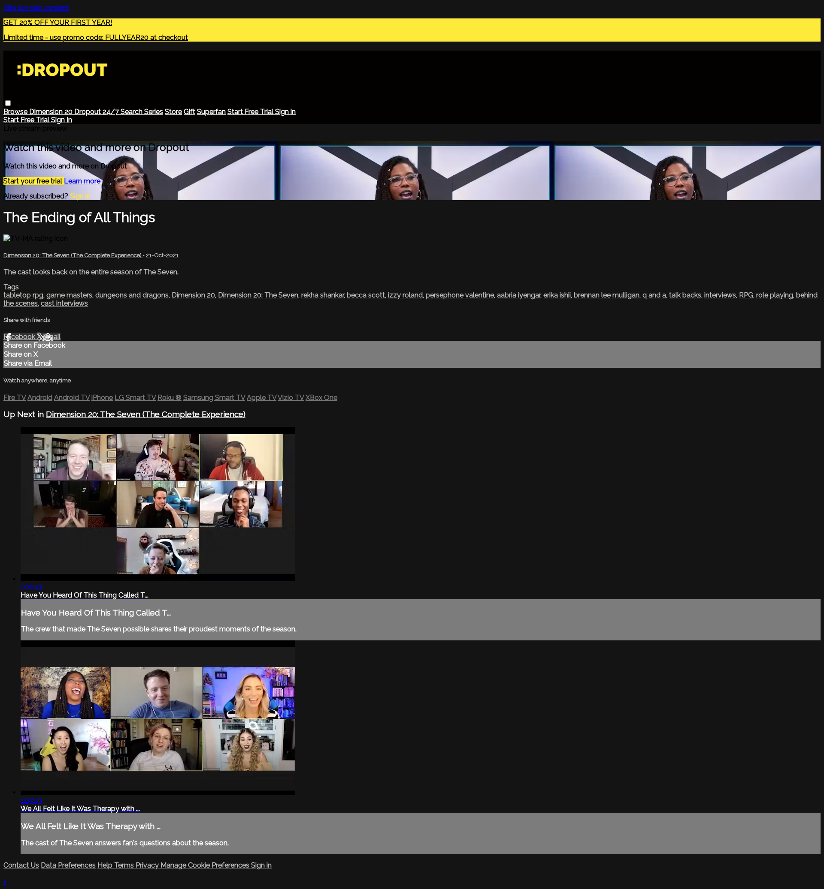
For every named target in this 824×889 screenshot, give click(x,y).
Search (132, 112)
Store (173, 112)
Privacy (148, 865)
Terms (125, 865)
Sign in (285, 112)
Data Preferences (68, 865)
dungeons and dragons (132, 295)
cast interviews (64, 303)
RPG (746, 295)
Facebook (20, 337)
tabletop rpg (23, 295)
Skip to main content (36, 7)
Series (153, 112)
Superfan (211, 112)
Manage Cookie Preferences (206, 865)
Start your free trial (33, 181)
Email (52, 337)
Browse (16, 112)
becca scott (366, 295)
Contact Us (21, 865)
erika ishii (557, 295)
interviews (720, 295)
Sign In (61, 120)
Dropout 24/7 (97, 112)
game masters (69, 295)
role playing (774, 295)
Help (105, 865)
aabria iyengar (518, 295)
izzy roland (405, 295)
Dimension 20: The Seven (258, 295)
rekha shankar (322, 295)
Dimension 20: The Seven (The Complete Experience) (73, 255)
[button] (8, 103)
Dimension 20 (51, 112)
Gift (189, 112)
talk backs (685, 295)
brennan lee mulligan (606, 295)
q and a (654, 295)
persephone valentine (460, 295)
